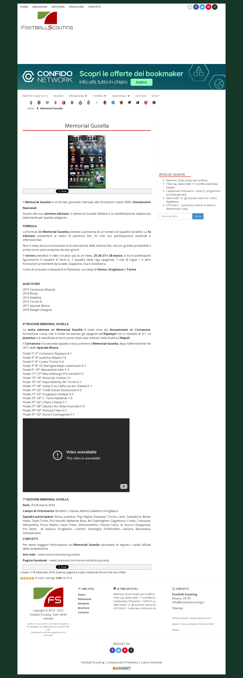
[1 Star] (21, 578)
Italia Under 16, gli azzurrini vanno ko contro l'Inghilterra (145, 604)
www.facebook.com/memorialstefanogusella (79, 560)
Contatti (94, 7)
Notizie (141, 96)
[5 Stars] (32, 578)
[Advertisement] (156, 36)
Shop (155, 96)
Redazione (39, 7)
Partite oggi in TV (35, 96)
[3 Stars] (27, 578)
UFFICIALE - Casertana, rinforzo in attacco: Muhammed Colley (149, 608)
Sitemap (177, 608)
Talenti (58, 96)
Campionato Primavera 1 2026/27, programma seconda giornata (150, 601)
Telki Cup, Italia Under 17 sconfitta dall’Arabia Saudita (143, 597)
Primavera (76, 96)
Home (24, 7)
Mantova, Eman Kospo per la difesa (186, 180)
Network (58, 7)
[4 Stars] (30, 578)
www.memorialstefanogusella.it (59, 554)
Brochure (76, 7)
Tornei (98, 96)
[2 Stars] (24, 578)
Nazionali (119, 96)
